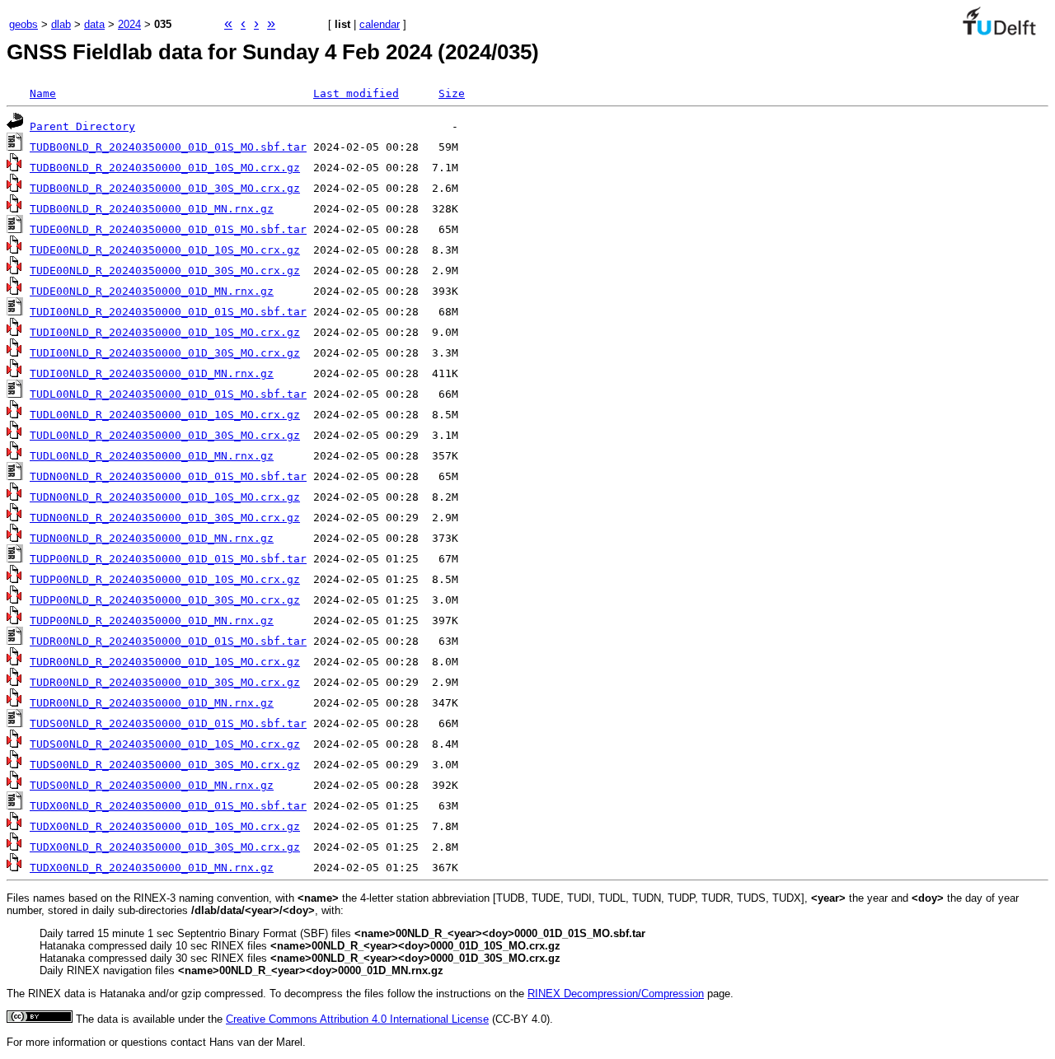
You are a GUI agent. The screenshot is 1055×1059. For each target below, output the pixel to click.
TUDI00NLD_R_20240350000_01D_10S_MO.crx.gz (165, 332)
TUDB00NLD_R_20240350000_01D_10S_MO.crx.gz (165, 167)
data (94, 24)
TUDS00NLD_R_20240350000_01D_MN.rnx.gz (152, 785)
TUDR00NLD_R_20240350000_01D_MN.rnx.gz (152, 703)
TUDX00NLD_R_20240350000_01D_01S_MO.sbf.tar (168, 806)
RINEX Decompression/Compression (616, 993)
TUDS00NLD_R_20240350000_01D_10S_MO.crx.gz (165, 744)
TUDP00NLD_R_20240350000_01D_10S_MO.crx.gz (165, 579)
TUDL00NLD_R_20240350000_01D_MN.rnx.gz (152, 456)
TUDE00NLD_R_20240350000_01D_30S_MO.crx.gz (165, 270)
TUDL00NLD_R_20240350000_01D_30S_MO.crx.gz (165, 435)
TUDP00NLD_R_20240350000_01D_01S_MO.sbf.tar (168, 559)
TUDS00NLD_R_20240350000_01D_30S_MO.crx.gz (165, 764)
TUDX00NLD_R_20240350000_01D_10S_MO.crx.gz (165, 826)
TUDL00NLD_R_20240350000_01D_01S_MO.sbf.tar (168, 394)
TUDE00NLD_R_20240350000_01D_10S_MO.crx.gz (165, 250)
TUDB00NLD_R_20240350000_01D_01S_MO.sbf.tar (168, 147)
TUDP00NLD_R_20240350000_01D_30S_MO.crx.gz (165, 600)
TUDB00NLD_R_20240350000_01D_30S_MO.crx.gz (165, 188)
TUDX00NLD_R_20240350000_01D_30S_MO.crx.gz (165, 847)
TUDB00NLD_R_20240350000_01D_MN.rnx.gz (152, 209)
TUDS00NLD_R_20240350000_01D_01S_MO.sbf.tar (168, 723)
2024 (129, 24)
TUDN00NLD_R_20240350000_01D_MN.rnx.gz (152, 538)
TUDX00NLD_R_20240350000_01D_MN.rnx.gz (152, 867)
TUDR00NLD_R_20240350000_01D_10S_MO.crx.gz (165, 661)
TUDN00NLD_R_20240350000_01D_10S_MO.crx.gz (165, 497)
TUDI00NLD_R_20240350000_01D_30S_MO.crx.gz (165, 353)
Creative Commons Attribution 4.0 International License (357, 1019)
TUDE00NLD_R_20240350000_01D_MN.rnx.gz (152, 291)
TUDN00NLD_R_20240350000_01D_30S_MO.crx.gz (165, 517)
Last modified (356, 93)
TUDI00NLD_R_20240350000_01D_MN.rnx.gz (152, 373)
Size (451, 93)
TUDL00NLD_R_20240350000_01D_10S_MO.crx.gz (165, 414)
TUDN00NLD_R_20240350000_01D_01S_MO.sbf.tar (168, 476)
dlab (61, 24)
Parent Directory (82, 126)
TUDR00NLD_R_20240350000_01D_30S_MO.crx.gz (165, 682)
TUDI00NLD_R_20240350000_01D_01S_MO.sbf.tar (168, 312)
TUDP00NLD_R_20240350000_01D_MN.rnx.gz (152, 620)
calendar (379, 24)
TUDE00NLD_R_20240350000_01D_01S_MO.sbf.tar (168, 229)
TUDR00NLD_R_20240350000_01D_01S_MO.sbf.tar (168, 641)
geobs (23, 24)
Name (43, 93)
